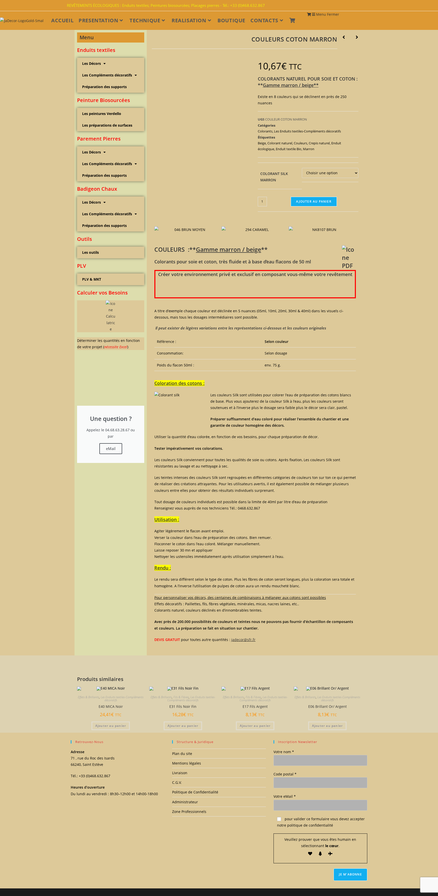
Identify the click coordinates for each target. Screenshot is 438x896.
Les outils (90, 252)
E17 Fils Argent (255, 706)
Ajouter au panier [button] (110, 726)
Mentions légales (186, 763)
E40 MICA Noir (111, 706)
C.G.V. (177, 782)
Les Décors (91, 63)
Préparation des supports (104, 86)
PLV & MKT (91, 279)
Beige (262, 143)
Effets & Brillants (88, 697)
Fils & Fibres (181, 697)
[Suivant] (354, 37)
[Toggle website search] (302, 20)
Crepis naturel (319, 143)
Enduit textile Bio (288, 149)
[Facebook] (361, 5)
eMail (111, 448)
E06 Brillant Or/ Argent (327, 706)
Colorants (265, 131)
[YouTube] (368, 5)
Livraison (179, 772)
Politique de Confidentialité (195, 792)
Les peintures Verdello (101, 113)
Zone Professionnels (189, 811)
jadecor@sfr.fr (243, 639)
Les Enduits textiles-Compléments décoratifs (307, 131)
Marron (308, 149)
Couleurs (300, 143)
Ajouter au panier (314, 201)
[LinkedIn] (365, 5)
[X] (358, 5)
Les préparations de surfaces (107, 125)
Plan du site (182, 753)
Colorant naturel (279, 143)
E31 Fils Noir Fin (182, 706)
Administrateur (185, 802)
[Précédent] (346, 37)
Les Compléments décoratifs (107, 75)
